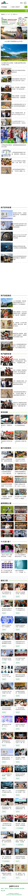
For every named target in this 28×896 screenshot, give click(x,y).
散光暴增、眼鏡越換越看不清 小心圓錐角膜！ (20, 759)
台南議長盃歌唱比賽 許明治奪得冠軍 (20, 693)
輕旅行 (4, 844)
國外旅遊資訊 (6, 448)
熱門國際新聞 (6, 354)
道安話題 (4, 412)
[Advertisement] (14, 191)
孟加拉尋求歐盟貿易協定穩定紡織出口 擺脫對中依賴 (6, 709)
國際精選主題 (6, 503)
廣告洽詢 (3, 890)
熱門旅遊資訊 (6, 295)
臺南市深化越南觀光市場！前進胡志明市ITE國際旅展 (20, 593)
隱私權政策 (17, 888)
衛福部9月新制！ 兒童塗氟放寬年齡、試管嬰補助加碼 (7, 759)
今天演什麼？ (6, 541)
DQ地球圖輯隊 (19, 828)
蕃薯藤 (4, 3)
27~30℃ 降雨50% (11, 14)
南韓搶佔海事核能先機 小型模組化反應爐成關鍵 (20, 626)
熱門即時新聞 (6, 207)
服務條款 (12, 888)
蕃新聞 (4, 596)
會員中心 (7, 888)
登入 (21, 3)
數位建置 (22, 888)
